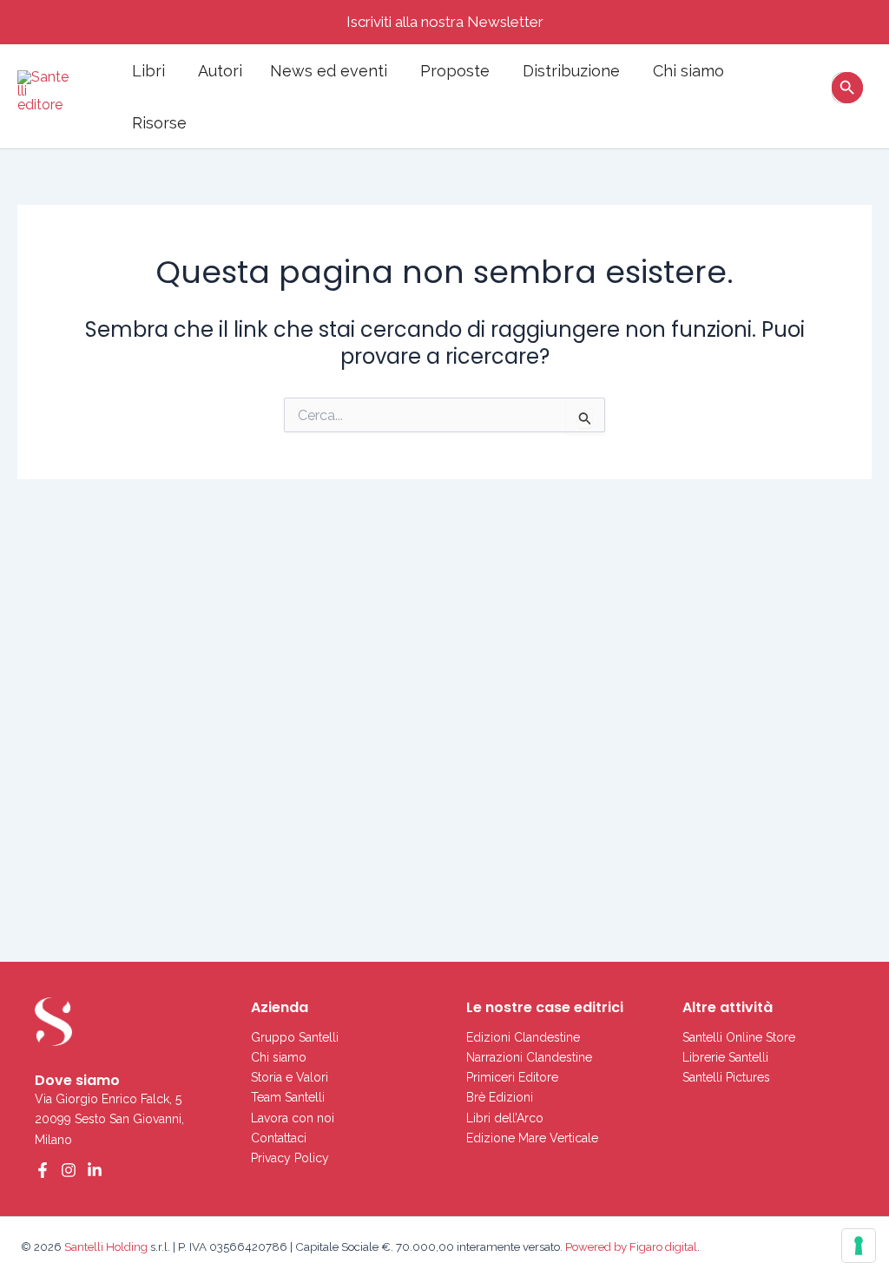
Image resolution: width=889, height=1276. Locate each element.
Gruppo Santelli (295, 1037)
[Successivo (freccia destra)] (858, 660)
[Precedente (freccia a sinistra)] (30, 660)
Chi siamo (688, 71)
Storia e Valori (289, 1077)
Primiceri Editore (512, 1077)
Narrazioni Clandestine (529, 1057)
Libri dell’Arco (504, 1118)
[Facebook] (42, 1170)
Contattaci (278, 1138)
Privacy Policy (290, 1158)
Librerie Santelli (725, 1057)
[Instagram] (68, 1170)
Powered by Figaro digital (630, 1246)
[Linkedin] (94, 1170)
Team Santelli (288, 1097)
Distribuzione (571, 71)
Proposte (455, 71)
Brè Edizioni (499, 1097)
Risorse (159, 123)
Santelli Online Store (738, 1037)
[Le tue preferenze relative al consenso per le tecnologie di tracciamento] (858, 1245)
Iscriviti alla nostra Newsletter (444, 21)
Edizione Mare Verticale (532, 1138)
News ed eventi (328, 71)
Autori (220, 71)
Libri (148, 71)
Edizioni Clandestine (523, 1037)
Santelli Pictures (726, 1077)
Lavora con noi (292, 1118)
